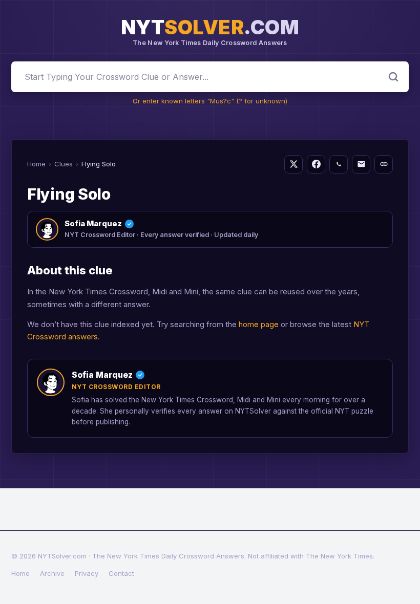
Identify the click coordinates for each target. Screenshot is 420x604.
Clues (63, 164)
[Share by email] (361, 164)
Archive (52, 573)
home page (259, 324)
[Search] (393, 77)
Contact (121, 573)
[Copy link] (383, 164)
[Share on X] (293, 164)
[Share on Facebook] (316, 164)
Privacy (86, 573)
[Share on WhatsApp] (338, 164)
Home (36, 164)
